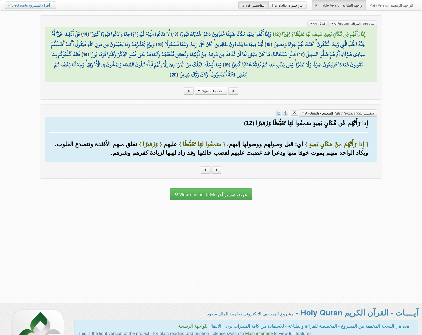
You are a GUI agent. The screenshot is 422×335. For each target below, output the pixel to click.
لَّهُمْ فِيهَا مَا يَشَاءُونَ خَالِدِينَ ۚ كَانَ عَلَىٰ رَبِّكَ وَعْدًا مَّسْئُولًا (214, 44)
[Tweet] (278, 112)
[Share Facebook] (285, 112)
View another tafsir (212, 194)
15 (268, 44)
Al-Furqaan (353, 23)
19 (227, 64)
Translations (288, 5)
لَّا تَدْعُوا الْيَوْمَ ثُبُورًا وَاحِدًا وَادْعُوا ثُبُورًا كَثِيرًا (130, 34)
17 (301, 54)
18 (85, 54)
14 (85, 34)
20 (173, 74)
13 (175, 34)
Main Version (391, 5)
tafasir (253, 5)
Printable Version (338, 5)
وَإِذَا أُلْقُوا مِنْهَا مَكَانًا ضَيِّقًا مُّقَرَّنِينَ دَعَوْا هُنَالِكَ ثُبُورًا (226, 34)
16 (160, 44)
